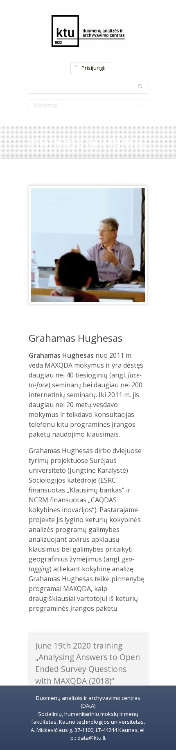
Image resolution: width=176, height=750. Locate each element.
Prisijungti (93, 67)
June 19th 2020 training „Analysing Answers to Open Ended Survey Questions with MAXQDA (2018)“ (87, 663)
